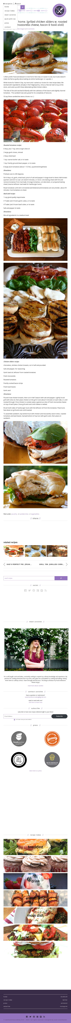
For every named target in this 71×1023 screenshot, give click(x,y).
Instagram (63, 1006)
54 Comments (30, 29)
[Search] (23, 7)
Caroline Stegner (20, 29)
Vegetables (35, 514)
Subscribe (59, 716)
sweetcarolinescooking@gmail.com (35, 697)
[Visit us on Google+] (38, 590)
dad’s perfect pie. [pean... (19, 564)
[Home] (59, 11)
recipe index (10, 11)
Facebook (64, 996)
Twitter (65, 1000)
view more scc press (35, 771)
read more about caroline (35, 686)
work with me (10, 19)
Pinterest (64, 1003)
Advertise (7, 1006)
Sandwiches (24, 514)
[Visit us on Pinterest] (33, 590)
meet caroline (10, 15)
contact (8, 27)
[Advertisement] (37, 531)
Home (5, 996)
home (7, 7)
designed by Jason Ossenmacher (56, 1020)
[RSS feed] (46, 590)
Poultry (14, 514)
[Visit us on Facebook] (25, 590)
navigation (8, 3)
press (7, 23)
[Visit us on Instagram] (42, 590)
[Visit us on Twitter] (29, 590)
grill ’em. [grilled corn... (51, 564)
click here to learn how (35, 702)
